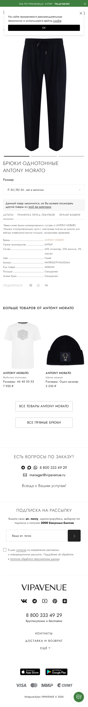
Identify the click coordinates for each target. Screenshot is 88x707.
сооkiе (57, 21)
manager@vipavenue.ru (47, 474)
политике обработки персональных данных (35, 559)
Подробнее (62, 4)
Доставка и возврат (44, 641)
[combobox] (44, 189)
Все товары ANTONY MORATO (44, 406)
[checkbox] (38, 554)
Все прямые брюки (44, 422)
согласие (21, 550)
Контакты (44, 633)
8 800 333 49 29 (53, 467)
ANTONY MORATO (54, 240)
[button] (16, 156)
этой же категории (39, 207)
